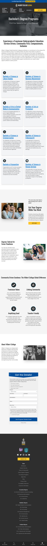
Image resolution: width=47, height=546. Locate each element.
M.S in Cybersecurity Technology (23, 531)
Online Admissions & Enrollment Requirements (13, 10)
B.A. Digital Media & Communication (23, 505)
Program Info (33, 544)
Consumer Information (23, 485)
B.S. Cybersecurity (23, 516)
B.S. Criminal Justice (23, 513)
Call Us (14, 544)
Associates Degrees (23, 489)
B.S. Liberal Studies (24, 520)
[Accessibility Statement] (21, 450)
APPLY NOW (40, 10)
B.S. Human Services (23, 518)
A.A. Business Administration (24, 494)
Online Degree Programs (22, 10)
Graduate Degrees (23, 524)
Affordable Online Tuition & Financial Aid (5, 10)
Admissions (23, 465)
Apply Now (23, 476)
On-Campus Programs (23, 474)
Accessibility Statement (23, 483)
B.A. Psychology (23, 507)
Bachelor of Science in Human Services (33, 165)
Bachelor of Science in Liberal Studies (10, 77)
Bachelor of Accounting (11, 164)
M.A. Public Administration (23, 529)
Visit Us (23, 544)
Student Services (23, 468)
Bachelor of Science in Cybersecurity (33, 136)
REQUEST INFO (23, 459)
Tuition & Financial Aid (23, 470)
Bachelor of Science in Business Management (33, 77)
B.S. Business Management (23, 511)
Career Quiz (42, 544)
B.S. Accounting (23, 509)
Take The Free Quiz (30, 1)
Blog (24, 479)
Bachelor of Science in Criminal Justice (10, 136)
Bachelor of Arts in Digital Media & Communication (12, 107)
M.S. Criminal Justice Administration (23, 526)
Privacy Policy (23, 481)
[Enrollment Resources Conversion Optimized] (26, 450)
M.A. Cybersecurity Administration (23, 533)
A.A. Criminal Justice (23, 496)
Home (23, 463)
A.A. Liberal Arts (23, 498)
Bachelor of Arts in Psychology (32, 107)
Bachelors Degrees (23, 502)
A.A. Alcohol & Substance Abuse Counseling (23, 492)
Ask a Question (4, 544)
